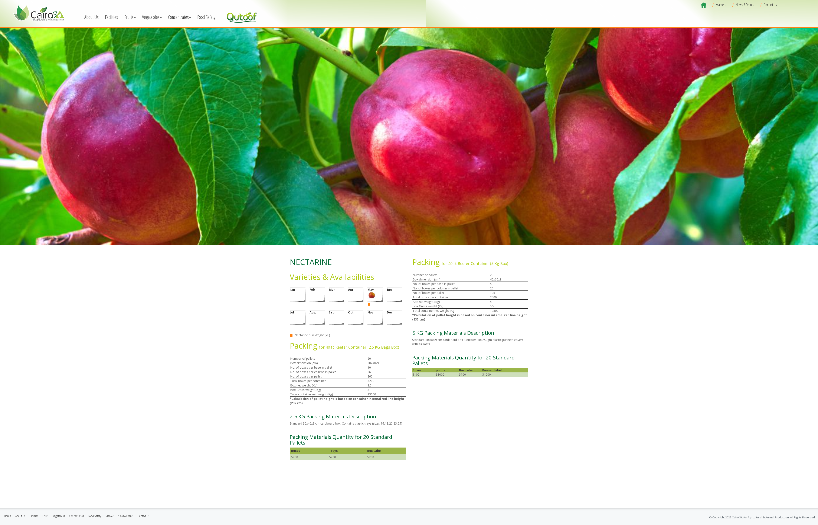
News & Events (745, 4)
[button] (91, 16)
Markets (721, 4)
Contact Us (770, 4)
